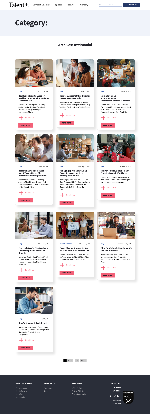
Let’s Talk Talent (78, 388)
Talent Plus (29, 117)
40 (77, 360)
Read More (25, 125)
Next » (83, 360)
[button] (41, 4)
